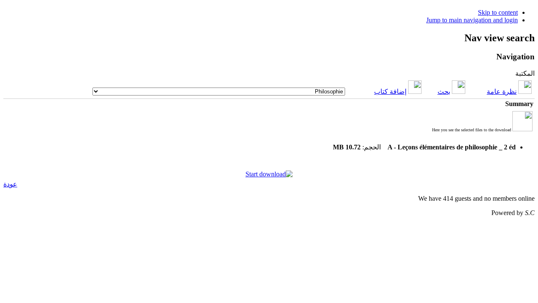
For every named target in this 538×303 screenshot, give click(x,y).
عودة (10, 184)
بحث (444, 91)
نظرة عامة (502, 91)
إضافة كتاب (390, 91)
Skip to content (498, 12)
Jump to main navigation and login (472, 20)
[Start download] (269, 174)
